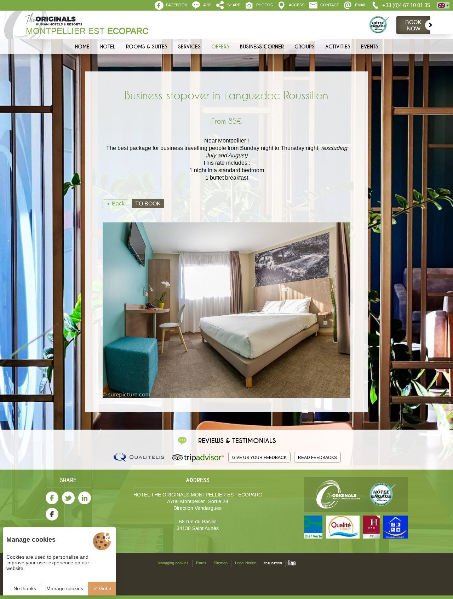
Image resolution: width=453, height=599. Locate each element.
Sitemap (221, 563)
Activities (337, 46)
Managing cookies (173, 563)
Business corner (262, 46)
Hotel (107, 46)
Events (369, 46)
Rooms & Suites (146, 46)
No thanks (24, 588)
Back (118, 203)
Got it (104, 588)
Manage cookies (64, 588)
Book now (413, 25)
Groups (304, 46)
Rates (201, 563)
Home (82, 46)
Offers (220, 46)
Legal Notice (245, 563)
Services (189, 46)
